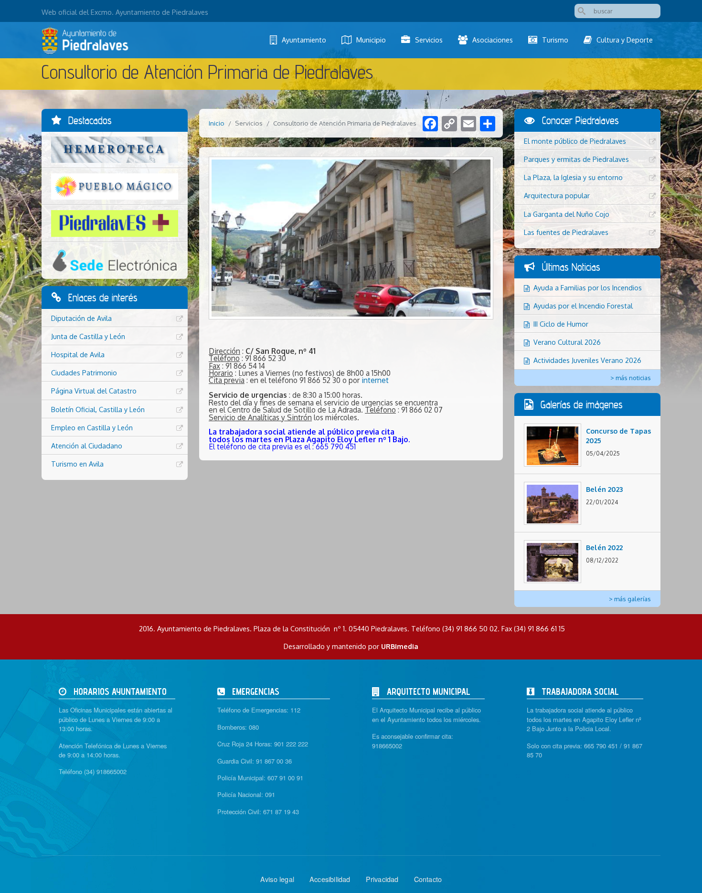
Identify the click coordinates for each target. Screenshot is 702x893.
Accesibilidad (330, 879)
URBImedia (399, 646)
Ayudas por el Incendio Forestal (583, 305)
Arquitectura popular (557, 195)
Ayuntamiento (304, 39)
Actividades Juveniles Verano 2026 (587, 360)
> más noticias (630, 378)
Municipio (371, 39)
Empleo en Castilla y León (92, 427)
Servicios (429, 39)
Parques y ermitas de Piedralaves (576, 159)
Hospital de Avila (78, 354)
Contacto (428, 879)
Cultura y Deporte (624, 39)
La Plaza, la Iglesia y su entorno (573, 177)
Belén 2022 (604, 547)
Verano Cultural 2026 (567, 342)
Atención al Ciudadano (86, 445)
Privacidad (382, 879)
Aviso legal (277, 879)
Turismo (555, 39)
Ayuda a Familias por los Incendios (587, 287)
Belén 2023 (604, 489)
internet (375, 380)
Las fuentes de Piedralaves (566, 232)
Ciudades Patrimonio (84, 372)
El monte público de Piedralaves (575, 141)
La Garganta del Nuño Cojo (566, 214)
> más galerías (630, 599)
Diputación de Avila (81, 318)
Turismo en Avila (77, 463)
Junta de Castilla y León (88, 336)
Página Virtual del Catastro (94, 390)
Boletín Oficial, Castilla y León (98, 409)
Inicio (216, 123)
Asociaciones (492, 39)
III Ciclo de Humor (560, 323)
